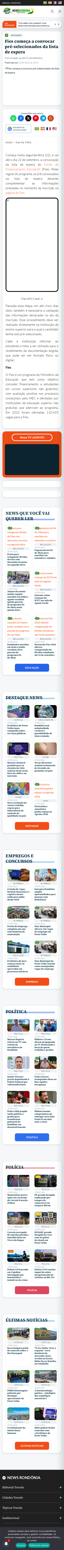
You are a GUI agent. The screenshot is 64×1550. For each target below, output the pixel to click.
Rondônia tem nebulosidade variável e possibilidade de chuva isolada (43, 731)
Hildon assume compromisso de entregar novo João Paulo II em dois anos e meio (44, 1116)
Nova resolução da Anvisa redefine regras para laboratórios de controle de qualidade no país (17, 809)
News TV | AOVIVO (32, 437)
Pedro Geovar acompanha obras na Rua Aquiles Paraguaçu (45, 1080)
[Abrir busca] (52, 11)
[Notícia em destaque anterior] (55, 24)
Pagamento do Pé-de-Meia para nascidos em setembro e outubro (44, 554)
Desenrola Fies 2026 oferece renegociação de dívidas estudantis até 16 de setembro (45, 650)
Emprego (18, 883)
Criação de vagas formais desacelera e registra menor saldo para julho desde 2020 (18, 894)
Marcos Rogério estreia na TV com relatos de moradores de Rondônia (16, 1044)
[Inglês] (54, 129)
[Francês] (48, 129)
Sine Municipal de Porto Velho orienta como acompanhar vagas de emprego (44, 964)
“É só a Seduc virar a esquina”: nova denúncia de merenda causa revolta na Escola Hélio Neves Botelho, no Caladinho (35, 24)
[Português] (36, 129)
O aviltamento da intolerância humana (16, 1430)
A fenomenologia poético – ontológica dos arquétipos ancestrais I (44, 1394)
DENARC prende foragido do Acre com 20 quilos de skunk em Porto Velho (43, 1237)
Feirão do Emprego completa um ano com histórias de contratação (17, 930)
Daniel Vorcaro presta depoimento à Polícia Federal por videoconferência (18, 1080)
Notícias (18, 720)
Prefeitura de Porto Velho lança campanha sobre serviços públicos (17, 729)
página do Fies (15, 193)
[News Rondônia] (18, 11)
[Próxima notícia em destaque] (58, 24)
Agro (45, 801)
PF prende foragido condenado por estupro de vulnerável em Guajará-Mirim (44, 1200)
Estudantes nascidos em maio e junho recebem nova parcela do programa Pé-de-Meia (18, 651)
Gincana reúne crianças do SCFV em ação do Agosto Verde (43, 599)
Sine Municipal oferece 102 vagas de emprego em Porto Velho (43, 930)
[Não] (60, 1538)
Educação (16, 35)
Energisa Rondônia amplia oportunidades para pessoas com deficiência (45, 894)
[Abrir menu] (60, 11)
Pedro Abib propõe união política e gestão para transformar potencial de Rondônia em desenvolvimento (17, 1119)
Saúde (45, 757)
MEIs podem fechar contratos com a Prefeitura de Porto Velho (44, 1431)
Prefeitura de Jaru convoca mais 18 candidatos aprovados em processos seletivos (17, 966)
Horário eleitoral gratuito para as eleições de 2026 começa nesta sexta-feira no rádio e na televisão (17, 769)
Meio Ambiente (45, 720)
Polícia (18, 1189)
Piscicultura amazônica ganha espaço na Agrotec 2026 (43, 810)
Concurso (18, 955)
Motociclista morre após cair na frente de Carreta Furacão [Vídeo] (17, 1198)
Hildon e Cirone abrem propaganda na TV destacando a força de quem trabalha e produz (44, 1044)
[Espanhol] (42, 129)
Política (18, 757)
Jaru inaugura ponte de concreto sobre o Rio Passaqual (18, 1350)
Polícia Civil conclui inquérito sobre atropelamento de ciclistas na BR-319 (44, 1273)
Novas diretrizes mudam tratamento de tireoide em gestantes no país (44, 766)
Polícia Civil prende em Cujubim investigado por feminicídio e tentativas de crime (17, 1275)
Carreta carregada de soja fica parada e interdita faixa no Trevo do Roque (18, 1236)
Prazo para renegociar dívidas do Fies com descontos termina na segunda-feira (17, 559)
